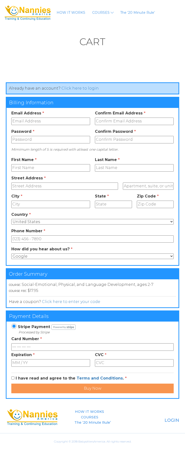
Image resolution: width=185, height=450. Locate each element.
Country (21, 214)
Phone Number (28, 231)
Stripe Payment (34, 326)
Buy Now (92, 388)
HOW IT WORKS (71, 12)
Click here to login (80, 88)
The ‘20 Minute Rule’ (137, 12)
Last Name (107, 159)
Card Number (26, 339)
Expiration (23, 354)
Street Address (28, 178)
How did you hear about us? (42, 249)
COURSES (101, 12)
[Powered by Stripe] (63, 327)
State (102, 196)
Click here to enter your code (71, 301)
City (16, 196)
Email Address (27, 113)
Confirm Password (115, 131)
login (171, 420)
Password (22, 131)
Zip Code (148, 196)
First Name (24, 159)
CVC (100, 354)
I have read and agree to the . (71, 378)
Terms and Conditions (100, 378)
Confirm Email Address (120, 113)
